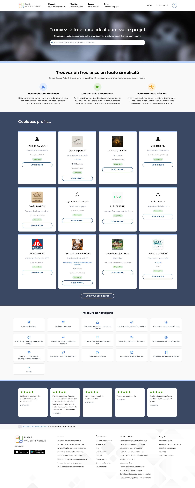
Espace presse (101, 459)
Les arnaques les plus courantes (132, 444)
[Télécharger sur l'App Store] (21, 452)
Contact (99, 455)
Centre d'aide (101, 452)
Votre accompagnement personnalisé (72, 459)
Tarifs (149, 5)
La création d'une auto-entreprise (70, 444)
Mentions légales (166, 441)
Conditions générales (167, 448)
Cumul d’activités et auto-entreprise (134, 455)
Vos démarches (126, 463)
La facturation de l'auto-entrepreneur (72, 455)
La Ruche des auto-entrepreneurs (70, 467)
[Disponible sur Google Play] (37, 452)
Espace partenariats (103, 463)
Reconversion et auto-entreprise (132, 467)
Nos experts (100, 444)
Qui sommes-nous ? (104, 441)
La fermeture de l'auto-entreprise (70, 452)
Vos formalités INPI (127, 459)
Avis (97, 448)
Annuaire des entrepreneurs (131, 470)
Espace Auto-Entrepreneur (35, 426)
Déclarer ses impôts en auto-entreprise (135, 478)
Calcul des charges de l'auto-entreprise (135, 474)
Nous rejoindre (101, 467)
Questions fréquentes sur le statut (133, 441)
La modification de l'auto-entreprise (71, 448)
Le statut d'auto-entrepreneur (69, 441)
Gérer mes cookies (166, 455)
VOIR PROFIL (37, 165)
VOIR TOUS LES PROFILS (97, 296)
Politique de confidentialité (170, 444)
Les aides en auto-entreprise (131, 448)
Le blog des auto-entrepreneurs (69, 463)
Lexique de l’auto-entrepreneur (132, 452)
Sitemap (162, 452)
